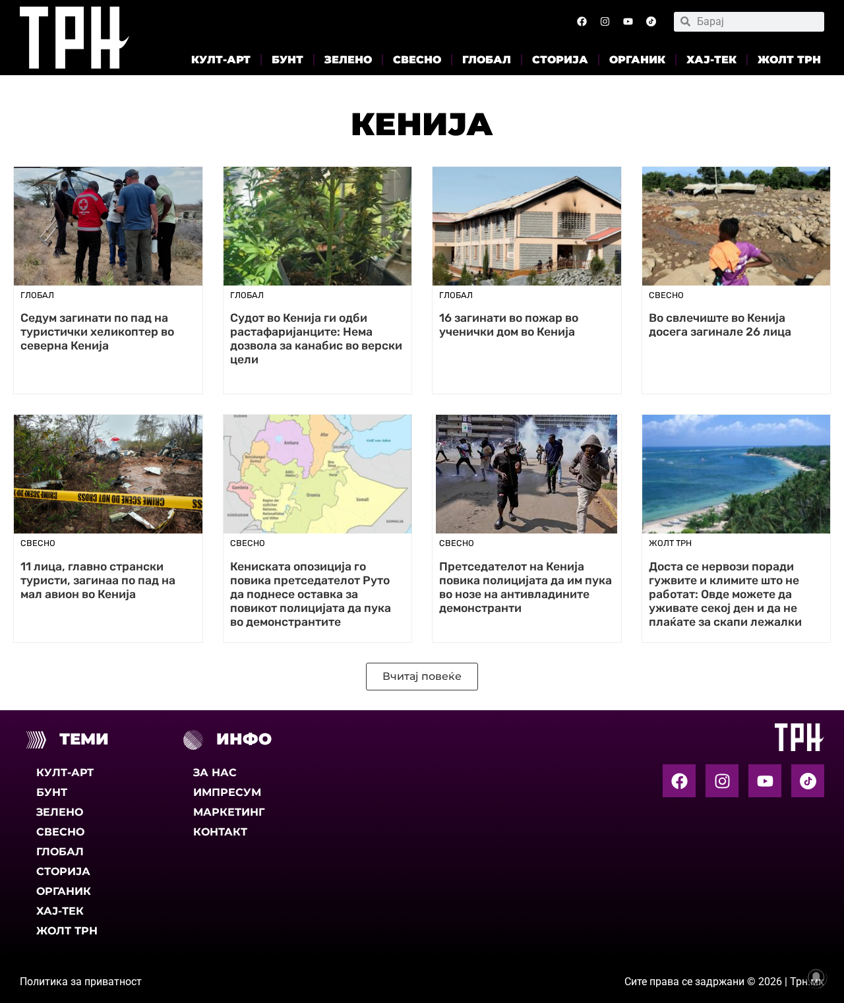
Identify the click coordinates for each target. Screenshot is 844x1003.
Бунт (287, 59)
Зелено (348, 59)
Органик (637, 59)
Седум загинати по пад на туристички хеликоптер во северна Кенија (97, 331)
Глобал (486, 59)
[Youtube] (628, 22)
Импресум (227, 792)
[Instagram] (605, 22)
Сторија (560, 59)
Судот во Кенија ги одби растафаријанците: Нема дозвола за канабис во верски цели (316, 338)
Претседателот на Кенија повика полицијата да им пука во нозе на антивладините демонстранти (525, 587)
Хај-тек (711, 59)
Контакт (220, 832)
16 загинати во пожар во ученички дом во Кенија (508, 324)
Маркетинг (228, 812)
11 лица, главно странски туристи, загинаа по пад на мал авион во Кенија (97, 580)
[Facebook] (581, 22)
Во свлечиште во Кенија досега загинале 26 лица (720, 324)
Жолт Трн (789, 59)
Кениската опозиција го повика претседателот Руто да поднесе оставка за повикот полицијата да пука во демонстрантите (310, 594)
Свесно (417, 59)
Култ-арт (221, 59)
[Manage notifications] (816, 977)
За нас (215, 772)
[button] (422, 676)
